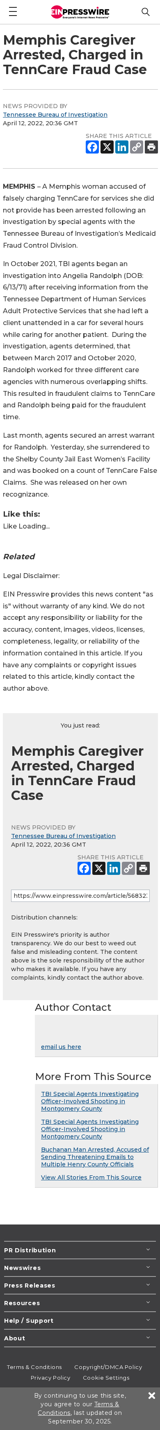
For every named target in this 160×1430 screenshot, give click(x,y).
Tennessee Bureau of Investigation (55, 114)
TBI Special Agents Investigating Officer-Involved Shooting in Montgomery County (90, 1101)
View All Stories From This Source (91, 1177)
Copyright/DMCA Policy (108, 1367)
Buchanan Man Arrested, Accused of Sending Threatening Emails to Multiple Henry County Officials (95, 1157)
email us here (61, 1046)
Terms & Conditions (34, 1367)
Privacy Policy (51, 1377)
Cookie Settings (106, 1377)
